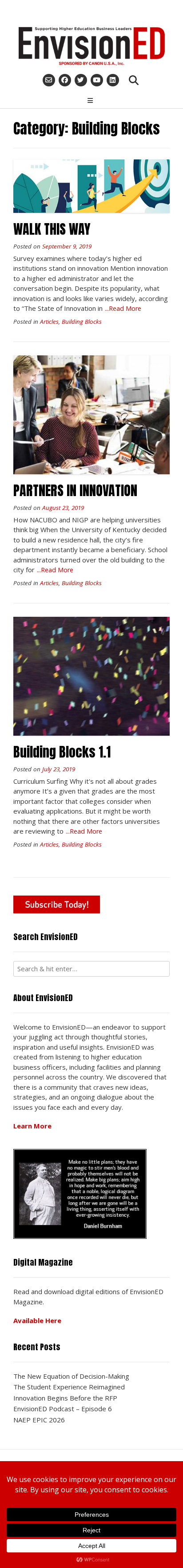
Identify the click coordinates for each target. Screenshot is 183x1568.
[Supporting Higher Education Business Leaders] (91, 46)
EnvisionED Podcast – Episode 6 (62, 1408)
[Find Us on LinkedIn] (113, 80)
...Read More (123, 308)
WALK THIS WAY (52, 229)
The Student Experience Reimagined (69, 1386)
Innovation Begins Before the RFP (65, 1397)
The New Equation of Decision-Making (71, 1376)
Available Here (37, 1320)
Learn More (32, 1125)
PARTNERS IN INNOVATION (75, 491)
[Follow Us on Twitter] (81, 80)
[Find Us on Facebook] (65, 80)
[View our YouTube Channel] (97, 80)
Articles (49, 322)
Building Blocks (82, 322)
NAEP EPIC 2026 (39, 1419)
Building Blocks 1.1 (62, 752)
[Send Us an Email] (49, 80)
